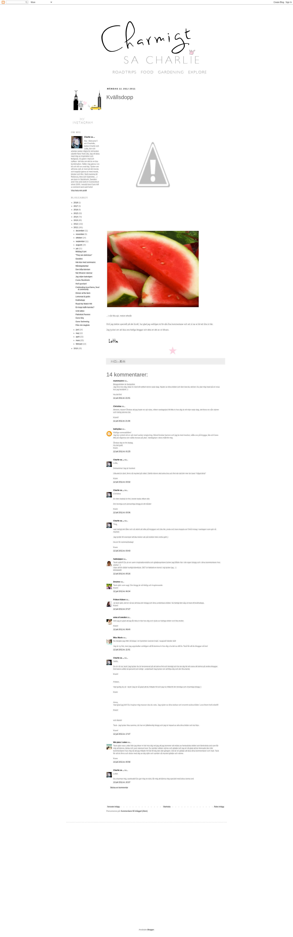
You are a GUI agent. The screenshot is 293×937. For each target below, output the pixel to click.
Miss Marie (118, 638)
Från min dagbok (83, 325)
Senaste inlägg (113, 807)
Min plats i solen (120, 742)
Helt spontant (81, 284)
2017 (76, 206)
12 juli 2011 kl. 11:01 (121, 650)
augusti (79, 245)
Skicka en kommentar (119, 788)
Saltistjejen (118, 559)
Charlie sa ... (118, 460)
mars (78, 340)
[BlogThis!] (115, 361)
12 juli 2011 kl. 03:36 (121, 512)
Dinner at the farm (83, 293)
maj (77, 333)
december (80, 231)
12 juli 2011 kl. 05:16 (121, 574)
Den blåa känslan (83, 269)
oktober (79, 238)
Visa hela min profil (79, 191)
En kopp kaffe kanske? (85, 307)
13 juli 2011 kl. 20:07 (121, 782)
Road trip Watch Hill (84, 304)
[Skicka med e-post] (112, 361)
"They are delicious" (84, 255)
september (80, 241)
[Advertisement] (165, 797)
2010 (76, 348)
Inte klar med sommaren (86, 262)
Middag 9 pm (81, 252)
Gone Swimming (82, 322)
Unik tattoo (80, 311)
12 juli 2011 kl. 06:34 (121, 591)
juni (77, 330)
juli (77, 248)
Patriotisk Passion (83, 314)
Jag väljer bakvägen (84, 277)
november (80, 234)
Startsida (166, 807)
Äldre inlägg (219, 807)
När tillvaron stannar (84, 273)
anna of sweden (120, 617)
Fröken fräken (119, 600)
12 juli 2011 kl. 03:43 (121, 551)
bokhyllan (117, 429)
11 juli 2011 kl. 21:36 (121, 421)
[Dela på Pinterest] (123, 361)
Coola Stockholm (83, 280)
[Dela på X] (118, 361)
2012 (76, 224)
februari (79, 344)
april (78, 337)
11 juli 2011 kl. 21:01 (121, 398)
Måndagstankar (82, 266)
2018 (76, 203)
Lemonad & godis (83, 297)
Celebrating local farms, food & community (87, 288)
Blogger (150, 930)
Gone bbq (80, 318)
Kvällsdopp (80, 300)
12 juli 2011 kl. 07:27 (121, 609)
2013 (76, 220)
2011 (76, 227)
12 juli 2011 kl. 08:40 (121, 629)
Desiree (116, 582)
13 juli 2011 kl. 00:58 (121, 762)
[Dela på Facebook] (121, 361)
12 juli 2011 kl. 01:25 (121, 451)
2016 (76, 210)
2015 (76, 213)
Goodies (79, 259)
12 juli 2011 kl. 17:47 (121, 734)
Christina (117, 406)
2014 (76, 217)
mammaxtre (118, 381)
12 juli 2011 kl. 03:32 (121, 482)
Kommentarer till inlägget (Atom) (134, 811)
